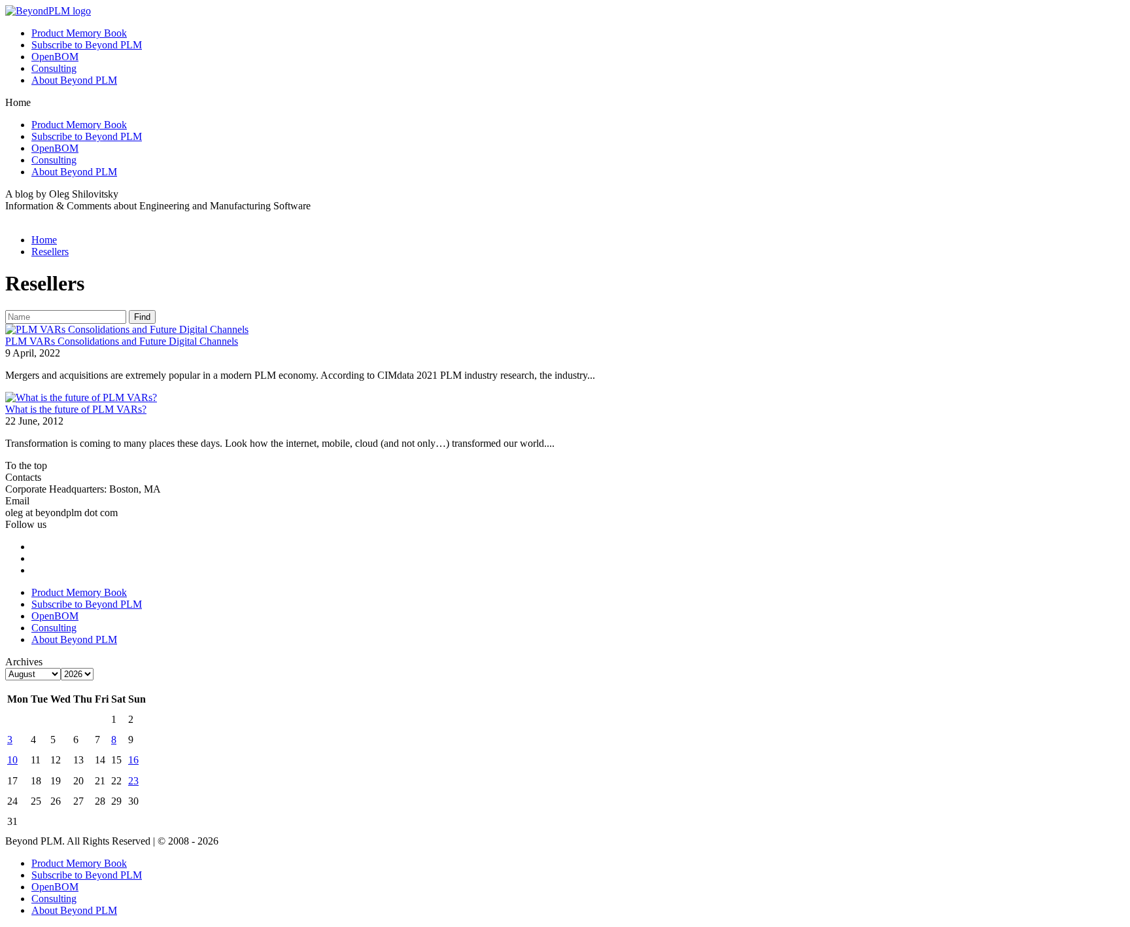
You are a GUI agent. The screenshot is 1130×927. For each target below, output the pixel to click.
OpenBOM (54, 56)
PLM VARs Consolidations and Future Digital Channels (121, 341)
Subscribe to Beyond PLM (86, 44)
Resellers (50, 251)
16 (133, 759)
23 (133, 780)
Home (44, 239)
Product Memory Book (79, 33)
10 (12, 759)
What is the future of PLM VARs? (75, 409)
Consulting (54, 68)
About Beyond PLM (74, 80)
